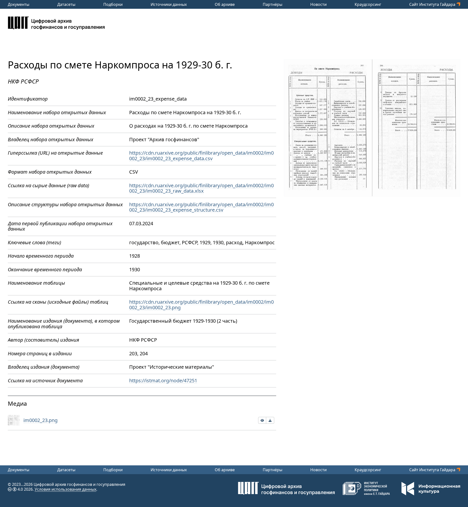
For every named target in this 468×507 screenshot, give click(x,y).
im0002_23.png (40, 420)
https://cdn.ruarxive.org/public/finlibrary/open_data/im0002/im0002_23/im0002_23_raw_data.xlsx (201, 188)
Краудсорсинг (368, 4)
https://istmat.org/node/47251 (163, 380)
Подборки (113, 4)
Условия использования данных (65, 489)
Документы (18, 4)
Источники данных (169, 4)
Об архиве (225, 4)
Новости (318, 4)
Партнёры (272, 4)
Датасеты (66, 4)
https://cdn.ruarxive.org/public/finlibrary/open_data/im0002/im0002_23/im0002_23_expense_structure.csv (201, 207)
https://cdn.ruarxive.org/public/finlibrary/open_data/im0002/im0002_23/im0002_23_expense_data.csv (201, 156)
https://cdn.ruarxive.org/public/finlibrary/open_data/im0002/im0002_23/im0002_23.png (201, 305)
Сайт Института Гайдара (432, 4)
